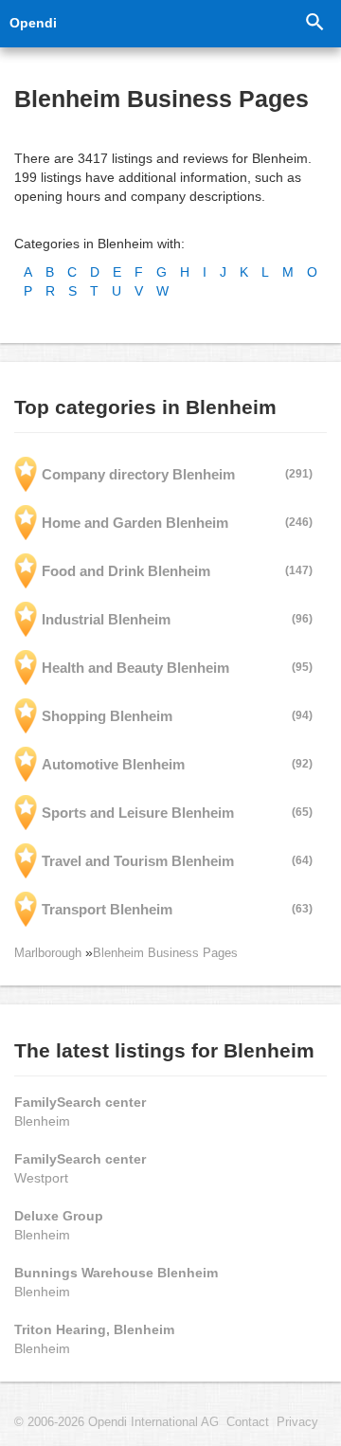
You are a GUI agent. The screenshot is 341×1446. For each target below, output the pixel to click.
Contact (247, 1422)
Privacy (297, 1422)
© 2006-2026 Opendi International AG (116, 1422)
